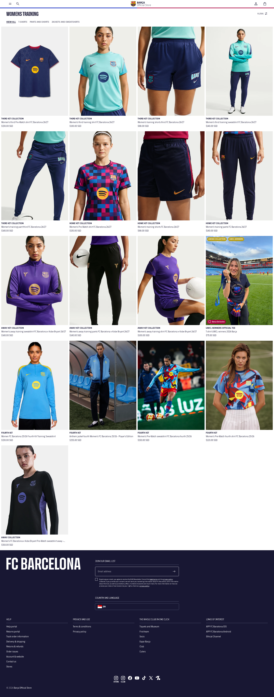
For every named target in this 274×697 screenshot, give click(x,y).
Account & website (15, 656)
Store (116, 682)
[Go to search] (18, 4)
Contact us (11, 661)
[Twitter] (150, 678)
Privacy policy (79, 631)
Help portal (11, 626)
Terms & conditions (82, 626)
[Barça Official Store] (140, 4)
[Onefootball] (157, 678)
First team (144, 631)
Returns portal (13, 631)
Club (142, 646)
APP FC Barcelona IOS (216, 626)
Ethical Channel (213, 636)
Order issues (12, 651)
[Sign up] (174, 571)
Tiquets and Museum (149, 626)
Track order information (17, 636)
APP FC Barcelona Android (218, 631)
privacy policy (168, 579)
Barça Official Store (23, 687)
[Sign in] (256, 4)
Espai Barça (145, 641)
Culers (143, 651)
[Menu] (10, 4)
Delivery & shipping (15, 641)
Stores (9, 666)
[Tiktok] (144, 678)
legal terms (153, 579)
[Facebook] (130, 678)
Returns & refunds (14, 646)
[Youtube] (137, 678)
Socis (142, 636)
